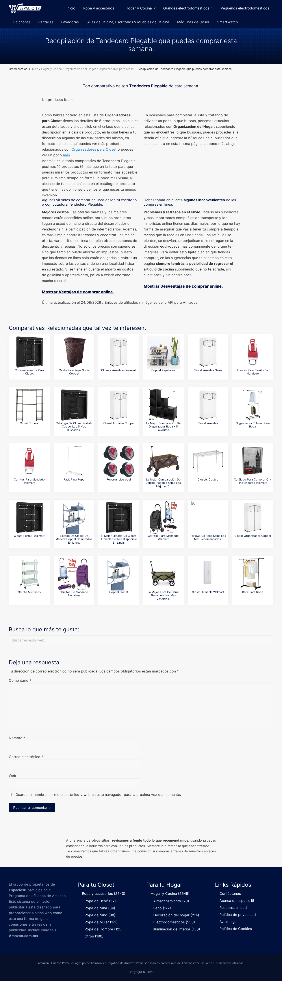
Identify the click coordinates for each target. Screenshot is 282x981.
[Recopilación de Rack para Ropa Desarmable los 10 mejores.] (252, 573)
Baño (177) (162, 908)
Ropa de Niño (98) (100, 915)
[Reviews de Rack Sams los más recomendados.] (207, 517)
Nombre (17, 738)
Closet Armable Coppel (118, 423)
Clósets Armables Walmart (118, 370)
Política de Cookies (235, 928)
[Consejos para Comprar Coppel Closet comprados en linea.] (118, 573)
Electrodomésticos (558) (174, 922)
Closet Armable (208, 423)
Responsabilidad (233, 907)
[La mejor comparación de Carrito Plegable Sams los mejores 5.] (163, 461)
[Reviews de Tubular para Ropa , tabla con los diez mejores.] (252, 405)
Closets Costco (208, 479)
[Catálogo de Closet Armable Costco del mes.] (207, 461)
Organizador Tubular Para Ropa (253, 425)
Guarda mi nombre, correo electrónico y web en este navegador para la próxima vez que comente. (98, 794)
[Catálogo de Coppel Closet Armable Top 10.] (118, 405)
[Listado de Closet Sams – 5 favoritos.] (207, 352)
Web (12, 775)
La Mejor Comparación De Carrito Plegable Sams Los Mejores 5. (163, 483)
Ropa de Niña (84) (100, 908)
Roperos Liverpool (118, 479)
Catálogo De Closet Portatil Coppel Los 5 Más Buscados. (74, 427)
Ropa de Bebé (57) (100, 901)
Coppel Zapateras (163, 370)
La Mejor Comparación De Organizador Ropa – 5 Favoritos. (163, 427)
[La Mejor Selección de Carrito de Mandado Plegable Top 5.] (252, 352)
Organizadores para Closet (94, 149)
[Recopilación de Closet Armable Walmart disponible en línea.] (118, 352)
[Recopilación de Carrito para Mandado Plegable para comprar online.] (74, 573)
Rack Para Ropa (73, 479)
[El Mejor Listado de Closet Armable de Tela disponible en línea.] (118, 517)
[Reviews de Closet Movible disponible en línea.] (29, 352)
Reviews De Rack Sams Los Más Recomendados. (208, 537)
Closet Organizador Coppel (252, 535)
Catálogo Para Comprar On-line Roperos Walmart (252, 481)
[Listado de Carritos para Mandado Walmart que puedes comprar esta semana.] (163, 517)
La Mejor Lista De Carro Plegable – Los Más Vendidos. (163, 595)
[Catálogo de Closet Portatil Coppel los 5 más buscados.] (74, 405)
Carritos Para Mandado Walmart (29, 481)
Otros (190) (94, 936)
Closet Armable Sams (208, 370)
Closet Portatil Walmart (29, 535)
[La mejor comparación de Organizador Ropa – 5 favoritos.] (163, 405)
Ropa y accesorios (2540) (103, 893)
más (66, 155)
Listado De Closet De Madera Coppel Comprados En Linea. (74, 539)
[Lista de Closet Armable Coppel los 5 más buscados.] (252, 517)
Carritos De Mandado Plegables (74, 593)
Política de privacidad (237, 914)
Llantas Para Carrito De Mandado (252, 372)
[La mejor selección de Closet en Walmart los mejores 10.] (207, 573)
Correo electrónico (26, 756)
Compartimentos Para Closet (29, 372)
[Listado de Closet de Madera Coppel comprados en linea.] (74, 517)
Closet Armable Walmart (208, 592)
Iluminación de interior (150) (176, 929)
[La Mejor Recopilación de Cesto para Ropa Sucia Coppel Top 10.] (74, 352)
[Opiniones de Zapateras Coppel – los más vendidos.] (163, 352)
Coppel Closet (118, 592)
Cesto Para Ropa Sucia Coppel (74, 372)
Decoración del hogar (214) (176, 915)
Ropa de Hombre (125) (104, 929)
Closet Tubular (29, 423)
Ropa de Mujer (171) (101, 922)
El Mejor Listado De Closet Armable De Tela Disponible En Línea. (118, 539)
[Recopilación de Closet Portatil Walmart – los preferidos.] (29, 517)
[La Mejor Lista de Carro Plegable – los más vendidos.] (163, 573)
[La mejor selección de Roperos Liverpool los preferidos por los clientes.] (118, 461)
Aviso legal (228, 921)
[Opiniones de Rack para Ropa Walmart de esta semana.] (74, 461)
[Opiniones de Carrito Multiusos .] (29, 573)
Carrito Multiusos (29, 592)
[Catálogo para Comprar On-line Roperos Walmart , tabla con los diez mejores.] (252, 461)
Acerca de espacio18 (236, 900)
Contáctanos (230, 893)
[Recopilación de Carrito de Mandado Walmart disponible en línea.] (29, 461)
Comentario (20, 680)
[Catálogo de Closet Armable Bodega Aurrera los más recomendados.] (207, 405)
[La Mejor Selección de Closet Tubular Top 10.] (29, 405)
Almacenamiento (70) (171, 901)
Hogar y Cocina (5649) (170, 893)
